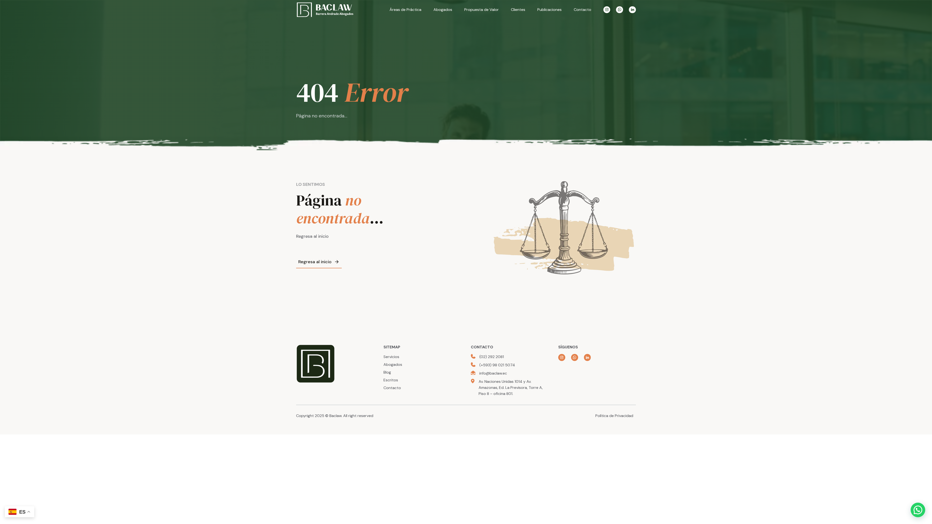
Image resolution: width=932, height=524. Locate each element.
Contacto (582, 9)
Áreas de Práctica (405, 9)
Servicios (391, 356)
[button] (918, 510)
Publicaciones (549, 9)
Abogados (442, 9)
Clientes (518, 9)
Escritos (390, 380)
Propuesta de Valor (481, 9)
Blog (387, 372)
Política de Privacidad (614, 415)
